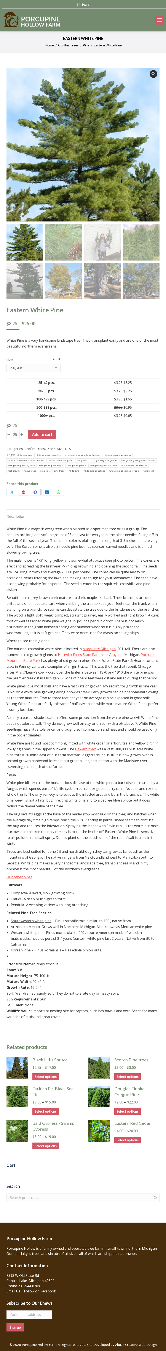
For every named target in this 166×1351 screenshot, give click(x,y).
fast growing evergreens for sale (138, 460)
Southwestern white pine (31, 920)
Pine (50, 448)
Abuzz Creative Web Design (136, 1344)
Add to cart (42, 434)
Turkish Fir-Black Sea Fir (52, 1091)
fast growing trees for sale (103, 465)
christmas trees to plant (60, 460)
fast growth (14, 471)
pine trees (59, 471)
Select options (46, 1077)
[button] (153, 74)
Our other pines (19, 877)
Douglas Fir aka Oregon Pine (129, 1091)
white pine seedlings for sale (124, 471)
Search (155, 1198)
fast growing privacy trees (21, 465)
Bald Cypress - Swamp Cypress (53, 1125)
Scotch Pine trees (131, 1059)
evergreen (82, 460)
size (9, 359)
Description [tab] (15, 516)
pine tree (45, 471)
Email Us (13, 1291)
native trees (30, 471)
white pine (74, 471)
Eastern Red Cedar (132, 1123)
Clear (57, 358)
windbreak (149, 471)
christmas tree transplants (117, 455)
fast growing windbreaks (134, 465)
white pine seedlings (94, 471)
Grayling (116, 654)
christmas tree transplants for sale (26, 460)
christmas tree (24, 455)
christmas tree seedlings (48, 455)
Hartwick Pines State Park (79, 654)
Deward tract (85, 749)
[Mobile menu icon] (159, 20)
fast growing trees (76, 465)
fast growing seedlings (51, 465)
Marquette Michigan (99, 648)
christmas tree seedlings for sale (82, 455)
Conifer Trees (34, 448)
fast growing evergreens (104, 460)
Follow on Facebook (40, 1291)
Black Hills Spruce (50, 1059)
